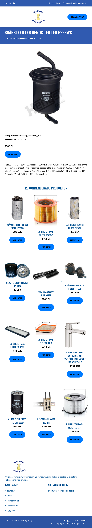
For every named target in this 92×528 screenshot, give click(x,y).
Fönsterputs (12, 505)
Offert (9, 495)
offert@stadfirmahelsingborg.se (74, 3)
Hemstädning (13, 500)
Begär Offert (77, 17)
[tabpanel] (46, 87)
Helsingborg (55, 3)
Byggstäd (11, 510)
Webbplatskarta (79, 523)
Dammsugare (34, 135)
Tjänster (10, 490)
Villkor (83, 520)
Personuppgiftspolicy (60, 523)
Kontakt (75, 520)
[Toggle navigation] (8, 17)
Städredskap (21, 135)
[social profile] (14, 3)
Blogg (67, 520)
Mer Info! (12, 154)
